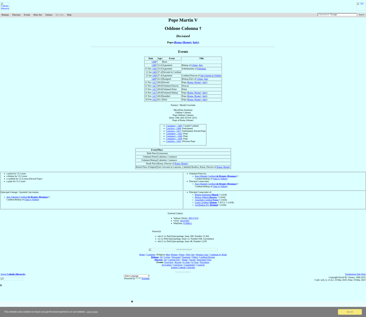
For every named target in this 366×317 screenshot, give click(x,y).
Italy (195, 42)
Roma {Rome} (183, 42)
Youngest (186, 257)
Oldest (195, 257)
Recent (178, 262)
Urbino (194, 65)
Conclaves (177, 265)
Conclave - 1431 (173, 141)
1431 (154, 99)
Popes (182, 254)
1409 (154, 79)
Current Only (174, 260)
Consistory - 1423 (174, 133)
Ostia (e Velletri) (220, 179)
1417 (154, 82)
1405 (154, 72)
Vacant (192, 260)
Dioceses (16, 15)
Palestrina (201, 68)
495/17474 (193, 218)
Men (168, 254)
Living (167, 257)
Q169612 (187, 223)
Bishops (5, 15)
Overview (168, 262)
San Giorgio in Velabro (210, 75)
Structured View (204, 260)
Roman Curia (202, 254)
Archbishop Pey (206, 205)
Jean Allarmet (216, 176)
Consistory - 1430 (174, 138)
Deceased (176, 257)
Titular (185, 260)
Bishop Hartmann (206, 195)
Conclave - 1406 (173, 128)
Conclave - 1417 (173, 131)
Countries (150, 254)
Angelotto (207, 200)
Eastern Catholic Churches (183, 267)
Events (27, 15)
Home (142, 254)
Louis (206, 202)
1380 (154, 65)
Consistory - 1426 (174, 136)
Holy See (37, 15)
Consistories (189, 265)
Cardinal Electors (207, 257)
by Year (194, 262)
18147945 (184, 221)
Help (69, 15)
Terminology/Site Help (355, 274)
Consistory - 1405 (174, 126)
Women (174, 254)
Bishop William (206, 197)
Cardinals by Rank (218, 254)
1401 (154, 68)
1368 (154, 62)
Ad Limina (166, 265)
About (12, 274)
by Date (186, 262)
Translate (145, 278)
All (161, 257)
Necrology (204, 262)
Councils (201, 265)
